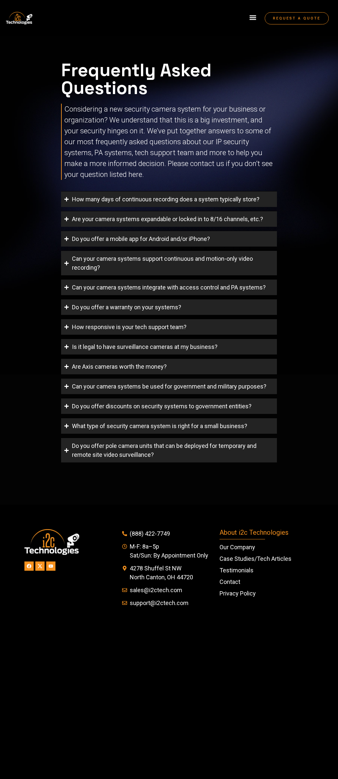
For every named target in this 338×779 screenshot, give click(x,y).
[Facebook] (29, 566)
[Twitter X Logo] (40, 566)
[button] (252, 17)
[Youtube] (50, 566)
